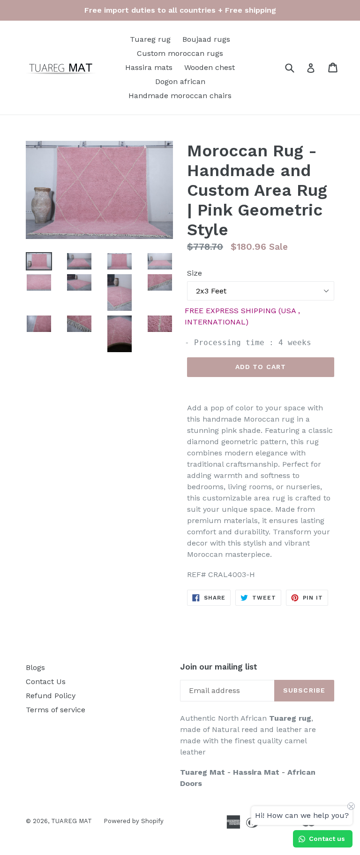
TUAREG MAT (71, 820)
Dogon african (180, 81)
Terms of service (55, 709)
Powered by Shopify (134, 820)
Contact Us (46, 681)
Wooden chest (209, 67)
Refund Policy (50, 695)
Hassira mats (148, 67)
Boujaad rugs (206, 39)
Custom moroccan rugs (180, 53)
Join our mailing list (218, 666)
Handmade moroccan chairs (180, 95)
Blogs (35, 667)
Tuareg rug (150, 39)
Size (194, 273)
